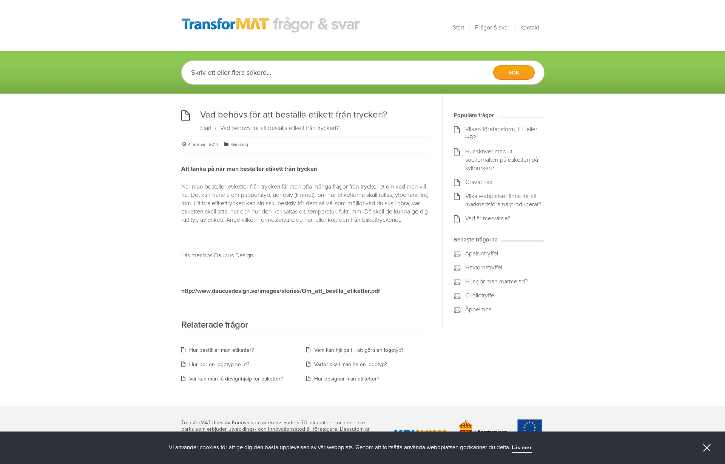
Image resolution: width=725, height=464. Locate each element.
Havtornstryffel (483, 267)
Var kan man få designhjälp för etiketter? (236, 379)
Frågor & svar (492, 27)
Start (458, 27)
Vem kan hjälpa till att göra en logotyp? (358, 350)
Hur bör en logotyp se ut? (219, 364)
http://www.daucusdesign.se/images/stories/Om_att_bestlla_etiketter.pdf (280, 291)
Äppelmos (478, 309)
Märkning (239, 144)
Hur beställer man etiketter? (221, 350)
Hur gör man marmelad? (496, 281)
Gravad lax (478, 182)
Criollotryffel (480, 295)
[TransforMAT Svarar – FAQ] (271, 25)
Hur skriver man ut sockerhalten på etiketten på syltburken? (501, 160)
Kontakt (529, 27)
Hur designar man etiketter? (346, 379)
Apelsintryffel (481, 253)
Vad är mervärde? (487, 218)
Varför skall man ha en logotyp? (350, 364)
